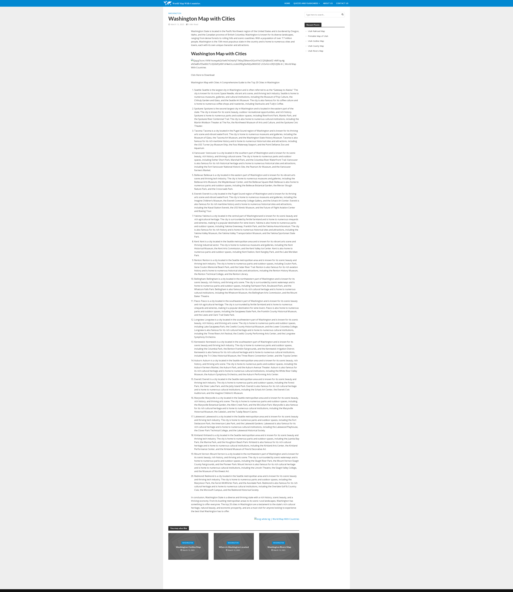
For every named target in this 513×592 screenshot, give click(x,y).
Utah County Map (316, 46)
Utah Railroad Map (316, 31)
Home (287, 3)
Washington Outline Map (188, 547)
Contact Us (342, 3)
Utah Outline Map (316, 41)
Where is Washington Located (234, 547)
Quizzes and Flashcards (306, 3)
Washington (174, 13)
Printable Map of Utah (318, 36)
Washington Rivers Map (279, 547)
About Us (328, 3)
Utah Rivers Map (315, 51)
